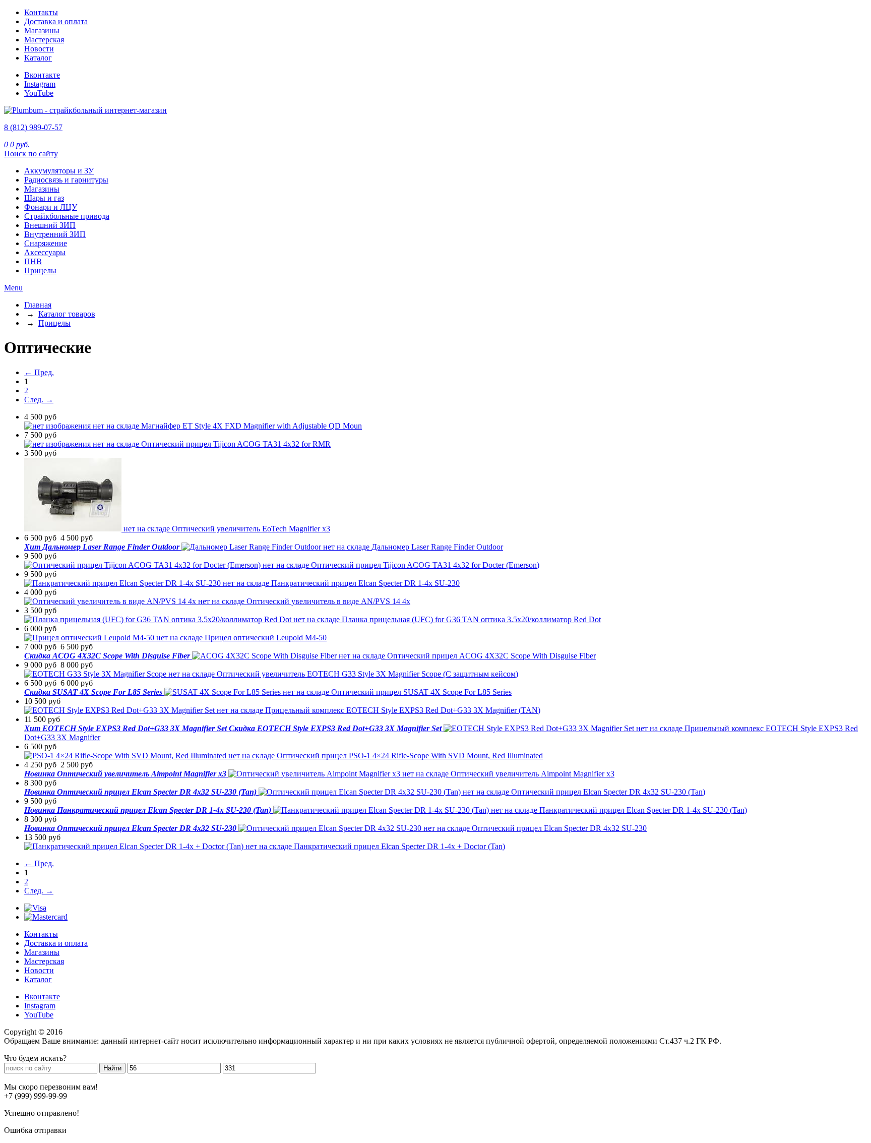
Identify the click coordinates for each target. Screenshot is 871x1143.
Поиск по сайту (31, 153)
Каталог (38, 57)
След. (38, 399)
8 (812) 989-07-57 (33, 127)
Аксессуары (45, 252)
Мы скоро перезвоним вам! (51, 1086)
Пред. (39, 372)
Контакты (41, 12)
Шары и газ (44, 198)
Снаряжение (45, 243)
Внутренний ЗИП (55, 234)
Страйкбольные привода (66, 216)
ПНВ (33, 261)
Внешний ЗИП (50, 225)
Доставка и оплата (56, 21)
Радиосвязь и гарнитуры (66, 179)
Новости (39, 48)
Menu (13, 287)
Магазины (41, 30)
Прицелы (40, 270)
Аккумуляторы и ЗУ (59, 170)
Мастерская (44, 39)
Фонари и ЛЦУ (50, 207)
